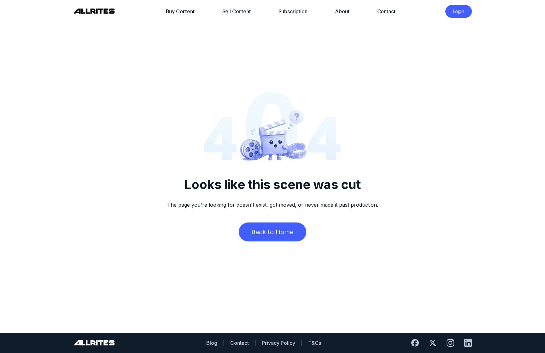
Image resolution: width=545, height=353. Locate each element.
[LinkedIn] (468, 343)
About (342, 11)
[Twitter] (433, 343)
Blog (211, 343)
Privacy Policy (278, 343)
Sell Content (236, 11)
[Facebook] (415, 343)
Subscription (293, 11)
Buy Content (180, 11)
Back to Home (272, 232)
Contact (386, 11)
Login (458, 11)
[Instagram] (450, 343)
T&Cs (314, 343)
